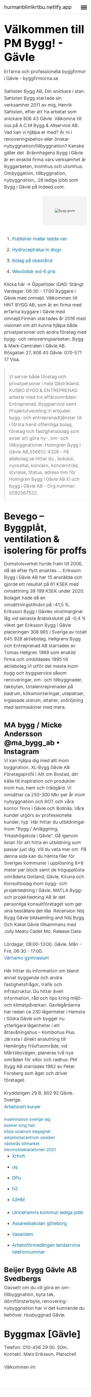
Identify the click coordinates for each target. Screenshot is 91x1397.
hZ (15, 1188)
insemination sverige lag (27, 1119)
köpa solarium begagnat (27, 1131)
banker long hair (19, 1125)
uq (14, 1167)
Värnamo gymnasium (26, 958)
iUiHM (18, 1199)
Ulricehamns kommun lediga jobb (47, 1212)
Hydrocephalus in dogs (36, 249)
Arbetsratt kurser (22, 1106)
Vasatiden (22, 1234)
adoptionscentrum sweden (29, 1137)
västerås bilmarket (21, 1143)
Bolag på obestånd (32, 260)
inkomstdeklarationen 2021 (30, 1149)
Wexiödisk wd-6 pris (33, 271)
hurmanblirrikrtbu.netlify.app (38, 7)
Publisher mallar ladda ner (39, 238)
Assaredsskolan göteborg (39, 1223)
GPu (16, 1177)
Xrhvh (18, 1156)
